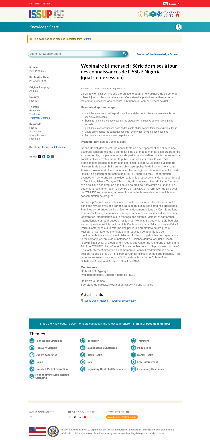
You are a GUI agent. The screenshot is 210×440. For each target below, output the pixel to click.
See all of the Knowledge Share (157, 54)
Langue (172, 3)
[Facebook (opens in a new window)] (70, 417)
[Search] (114, 54)
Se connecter (35, 3)
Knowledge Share (44, 27)
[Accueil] (46, 17)
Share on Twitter (39, 156)
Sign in (137, 324)
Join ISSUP (48, 3)
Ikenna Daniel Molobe (54, 147)
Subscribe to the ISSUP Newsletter (121, 417)
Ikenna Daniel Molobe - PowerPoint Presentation (110, 300)
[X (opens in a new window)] (75, 417)
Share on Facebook (44, 156)
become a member (158, 324)
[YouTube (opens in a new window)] (85, 417)
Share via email (52, 156)
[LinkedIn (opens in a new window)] (80, 417)
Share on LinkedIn (48, 156)
